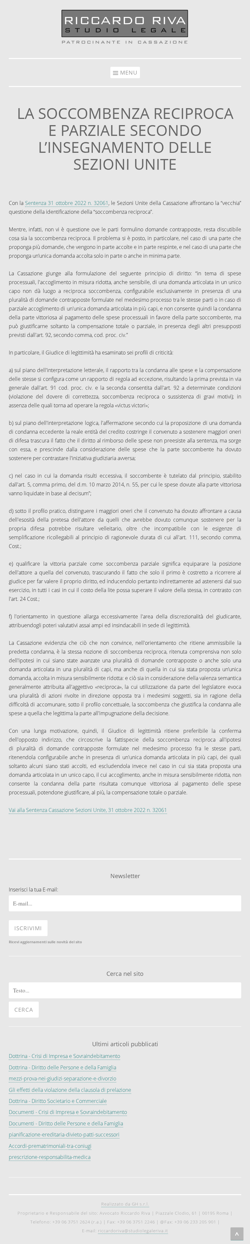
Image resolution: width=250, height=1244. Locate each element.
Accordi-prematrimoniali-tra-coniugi (50, 1146)
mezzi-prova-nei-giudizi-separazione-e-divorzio (62, 1078)
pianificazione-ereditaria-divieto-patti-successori (64, 1134)
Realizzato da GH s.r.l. (125, 1204)
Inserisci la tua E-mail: (33, 889)
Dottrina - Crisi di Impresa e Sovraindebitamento (64, 1056)
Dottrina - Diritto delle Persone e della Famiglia (62, 1067)
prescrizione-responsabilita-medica (49, 1157)
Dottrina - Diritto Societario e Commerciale (58, 1101)
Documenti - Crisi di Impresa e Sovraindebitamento (68, 1112)
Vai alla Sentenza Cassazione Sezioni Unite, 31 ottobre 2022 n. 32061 (88, 810)
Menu (128, 72)
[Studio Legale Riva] (125, 44)
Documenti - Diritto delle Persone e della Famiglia (66, 1123)
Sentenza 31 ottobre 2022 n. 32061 (66, 203)
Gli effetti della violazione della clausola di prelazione (70, 1089)
